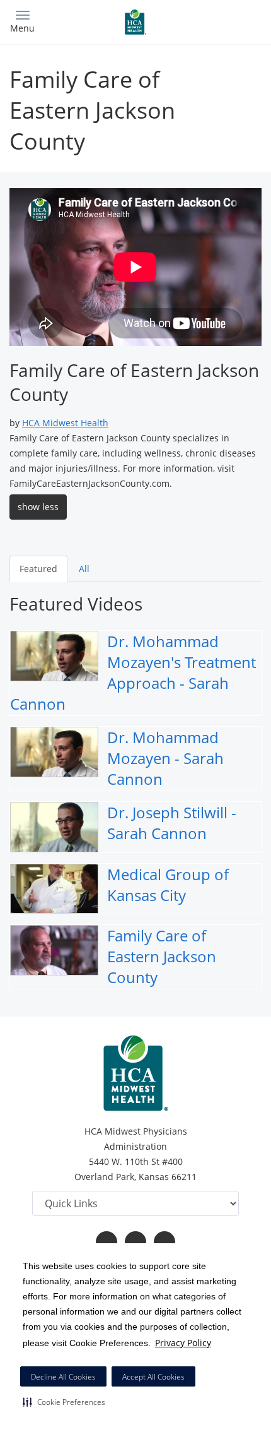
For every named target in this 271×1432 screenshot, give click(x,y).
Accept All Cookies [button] (153, 1376)
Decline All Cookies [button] (63, 1376)
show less (38, 507)
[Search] (230, 20)
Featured (38, 569)
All (84, 569)
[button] (64, 1402)
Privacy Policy (183, 1343)
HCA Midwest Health (65, 423)
